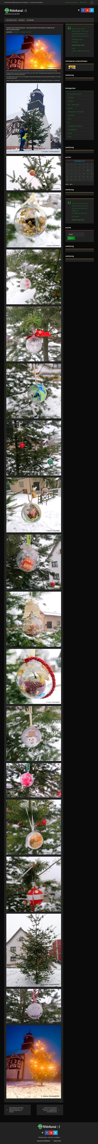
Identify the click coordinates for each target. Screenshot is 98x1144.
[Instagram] (79, 10)
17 (79, 173)
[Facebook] (83, 10)
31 (79, 180)
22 (71, 177)
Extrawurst (71, 101)
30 (75, 180)
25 (83, 177)
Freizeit (22, 20)
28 (67, 180)
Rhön (69, 122)
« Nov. (67, 184)
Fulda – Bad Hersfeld (73, 104)
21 (67, 177)
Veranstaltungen (72, 129)
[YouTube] (87, 10)
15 (71, 173)
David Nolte (15, 32)
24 (79, 177)
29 (71, 180)
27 (91, 177)
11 (83, 170)
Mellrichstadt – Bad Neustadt (76, 112)
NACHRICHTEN (11, 20)
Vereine (70, 133)
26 (87, 177)
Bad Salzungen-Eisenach (74, 94)
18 (83, 173)
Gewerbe (30, 20)
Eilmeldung (71, 97)
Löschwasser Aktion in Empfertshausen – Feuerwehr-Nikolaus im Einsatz (16, 1110)
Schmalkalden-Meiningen (75, 126)
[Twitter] (92, 10)
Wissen (70, 136)
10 (79, 170)
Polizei (69, 119)
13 (91, 170)
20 (91, 173)
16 (75, 173)
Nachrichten (71, 115)
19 (87, 173)
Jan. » (71, 184)
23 (75, 177)
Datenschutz (83, 2)
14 (67, 173)
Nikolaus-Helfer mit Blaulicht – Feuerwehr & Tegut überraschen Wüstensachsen (49, 1110)
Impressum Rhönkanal (71, 2)
